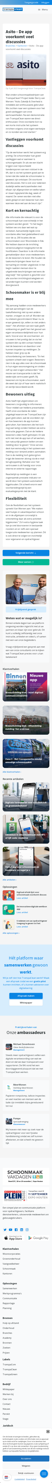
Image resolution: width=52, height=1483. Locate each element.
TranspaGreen (10, 1374)
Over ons (7, 1399)
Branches (7, 1333)
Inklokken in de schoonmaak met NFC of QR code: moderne (25, 836)
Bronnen (7, 1342)
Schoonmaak (9, 1268)
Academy (7, 1337)
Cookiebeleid (20, 1479)
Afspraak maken (26, 995)
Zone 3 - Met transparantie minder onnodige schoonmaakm (23, 760)
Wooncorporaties (11, 1253)
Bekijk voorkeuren (26, 1473)
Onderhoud (8, 1328)
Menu (45, 9)
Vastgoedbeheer (11, 1263)
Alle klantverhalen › (12, 771)
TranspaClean (10, 1369)
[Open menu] (44, 1474)
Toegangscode (31, 2)
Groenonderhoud (11, 1258)
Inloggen (45, 2)
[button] (48, 1431)
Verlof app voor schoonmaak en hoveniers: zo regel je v (22, 868)
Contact (6, 1404)
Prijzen (6, 1352)
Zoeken (6, 1347)
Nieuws (6, 1408)
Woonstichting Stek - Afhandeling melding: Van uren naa (23, 727)
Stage (5, 1418)
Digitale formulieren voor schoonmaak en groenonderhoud (26, 804)
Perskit (6, 1413)
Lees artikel (22, 898)
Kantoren (7, 1273)
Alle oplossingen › (11, 933)
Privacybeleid (31, 1479)
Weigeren (26, 1466)
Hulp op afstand (11, 1323)
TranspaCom (9, 1364)
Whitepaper (26, 1002)
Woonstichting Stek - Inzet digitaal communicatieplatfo (24, 694)
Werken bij (8, 1394)
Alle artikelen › (10, 879)
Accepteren (26, 1458)
